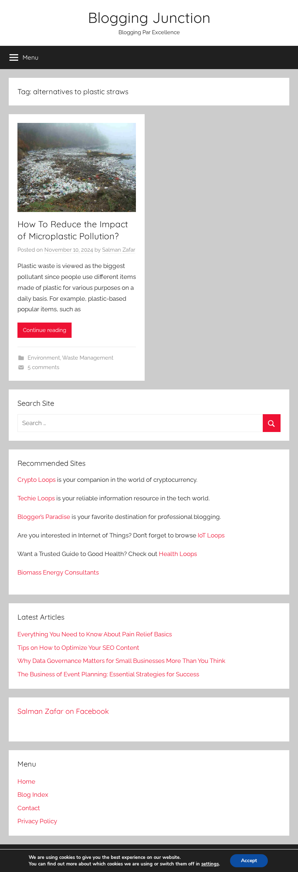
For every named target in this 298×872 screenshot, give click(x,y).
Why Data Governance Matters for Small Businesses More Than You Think (121, 660)
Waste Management (87, 358)
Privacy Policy (37, 821)
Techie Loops (36, 498)
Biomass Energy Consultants (58, 572)
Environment (44, 358)
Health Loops (178, 553)
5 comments (43, 367)
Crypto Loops (36, 479)
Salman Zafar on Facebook (63, 711)
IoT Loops (211, 535)
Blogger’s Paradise (43, 516)
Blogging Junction (149, 17)
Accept (249, 860)
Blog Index (32, 794)
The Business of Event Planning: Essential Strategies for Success (108, 674)
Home (26, 781)
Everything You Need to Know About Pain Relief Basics (94, 634)
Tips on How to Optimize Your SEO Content (78, 647)
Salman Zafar (118, 250)
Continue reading (44, 330)
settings (210, 864)
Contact (28, 808)
